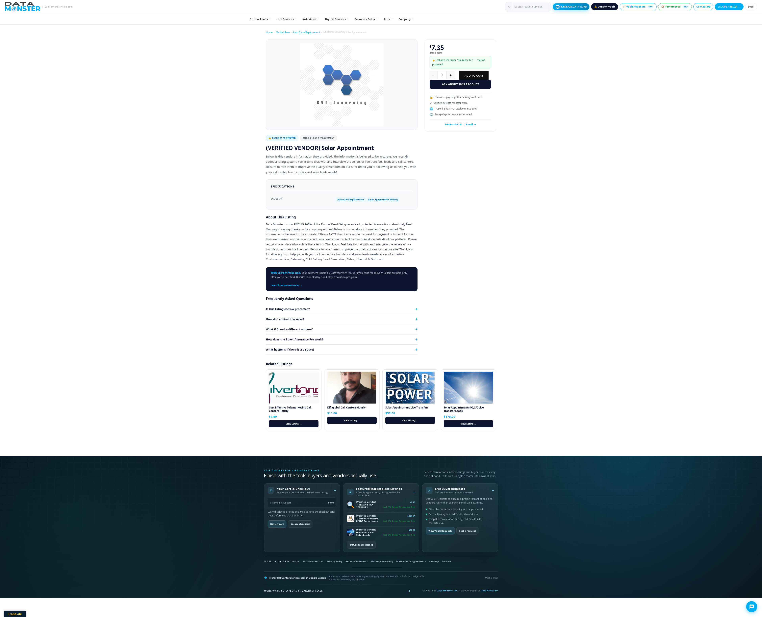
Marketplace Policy (382, 561)
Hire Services (285, 19)
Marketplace (283, 32)
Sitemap (434, 561)
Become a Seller (727, 6)
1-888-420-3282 (453, 124)
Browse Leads (259, 19)
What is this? (491, 578)
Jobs (387, 19)
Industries (309, 19)
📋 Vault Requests (637, 6)
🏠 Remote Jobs (674, 6)
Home (269, 32)
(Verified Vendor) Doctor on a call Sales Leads (366, 532)
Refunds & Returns (356, 561)
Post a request (467, 530)
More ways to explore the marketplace (293, 590)
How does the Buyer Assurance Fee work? (294, 339)
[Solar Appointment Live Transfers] (410, 388)
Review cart (277, 523)
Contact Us (703, 6)
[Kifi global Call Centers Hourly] (352, 388)
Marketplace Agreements (411, 561)
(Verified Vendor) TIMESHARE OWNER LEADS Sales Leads (367, 518)
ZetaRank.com (489, 590)
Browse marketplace (361, 544)
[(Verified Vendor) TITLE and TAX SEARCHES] (350, 504)
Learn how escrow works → (286, 285)
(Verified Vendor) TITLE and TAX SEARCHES (366, 505)
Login (751, 6)
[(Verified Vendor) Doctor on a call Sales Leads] (350, 532)
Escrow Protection (313, 561)
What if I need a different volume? (289, 329)
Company (404, 19)
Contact (446, 561)
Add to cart (474, 75)
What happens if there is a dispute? (290, 349)
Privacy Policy (334, 561)
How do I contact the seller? (285, 319)
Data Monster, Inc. (447, 590)
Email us (471, 124)
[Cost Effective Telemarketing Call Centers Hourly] (293, 388)
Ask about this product (460, 84)
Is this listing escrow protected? (288, 309)
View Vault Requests (440, 530)
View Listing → (293, 423)
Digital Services (335, 19)
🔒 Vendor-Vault (604, 6)
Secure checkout (300, 523)
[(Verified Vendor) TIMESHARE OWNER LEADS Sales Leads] (350, 518)
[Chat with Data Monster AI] (751, 606)
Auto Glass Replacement (306, 32)
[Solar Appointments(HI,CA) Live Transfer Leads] (468, 388)
